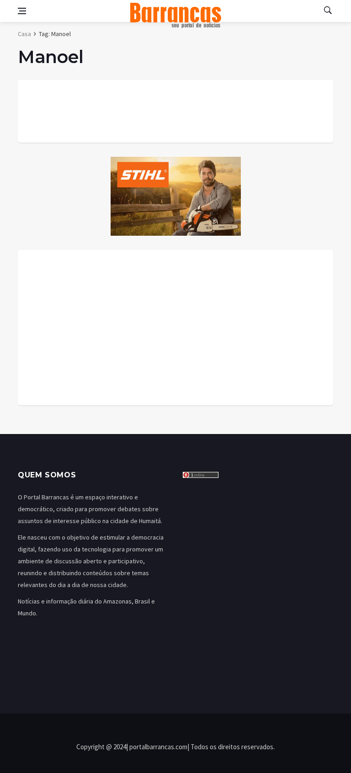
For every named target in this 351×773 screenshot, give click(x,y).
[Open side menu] (22, 11)
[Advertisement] (175, 328)
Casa (24, 34)
